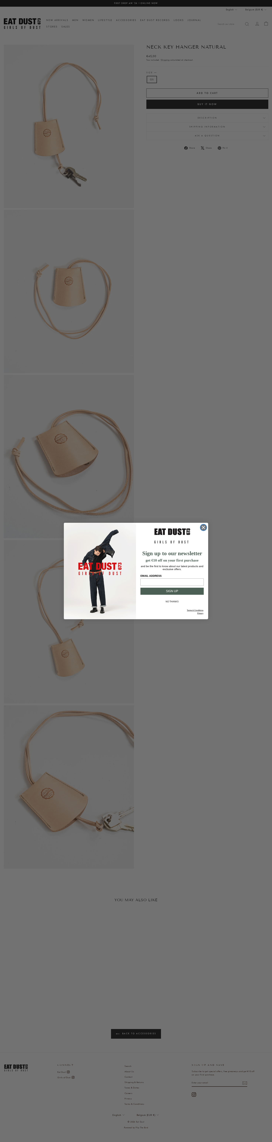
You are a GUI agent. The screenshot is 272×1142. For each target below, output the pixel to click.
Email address (151, 575)
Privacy (200, 613)
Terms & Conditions (195, 610)
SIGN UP (172, 591)
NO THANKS (172, 601)
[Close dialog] (203, 527)
